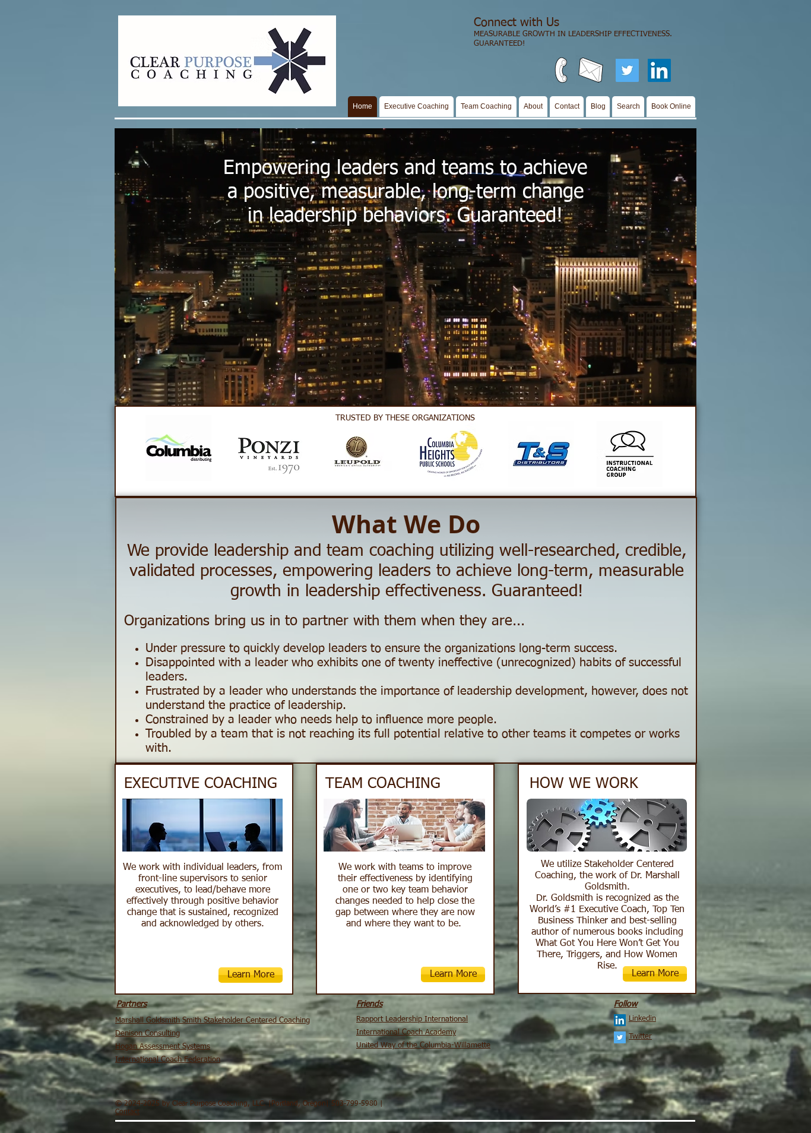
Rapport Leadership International (412, 1019)
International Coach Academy (406, 1032)
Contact (127, 1112)
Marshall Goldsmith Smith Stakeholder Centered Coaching (212, 1020)
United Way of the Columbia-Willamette (423, 1045)
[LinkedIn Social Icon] (659, 70)
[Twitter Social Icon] (627, 70)
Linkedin (642, 1019)
